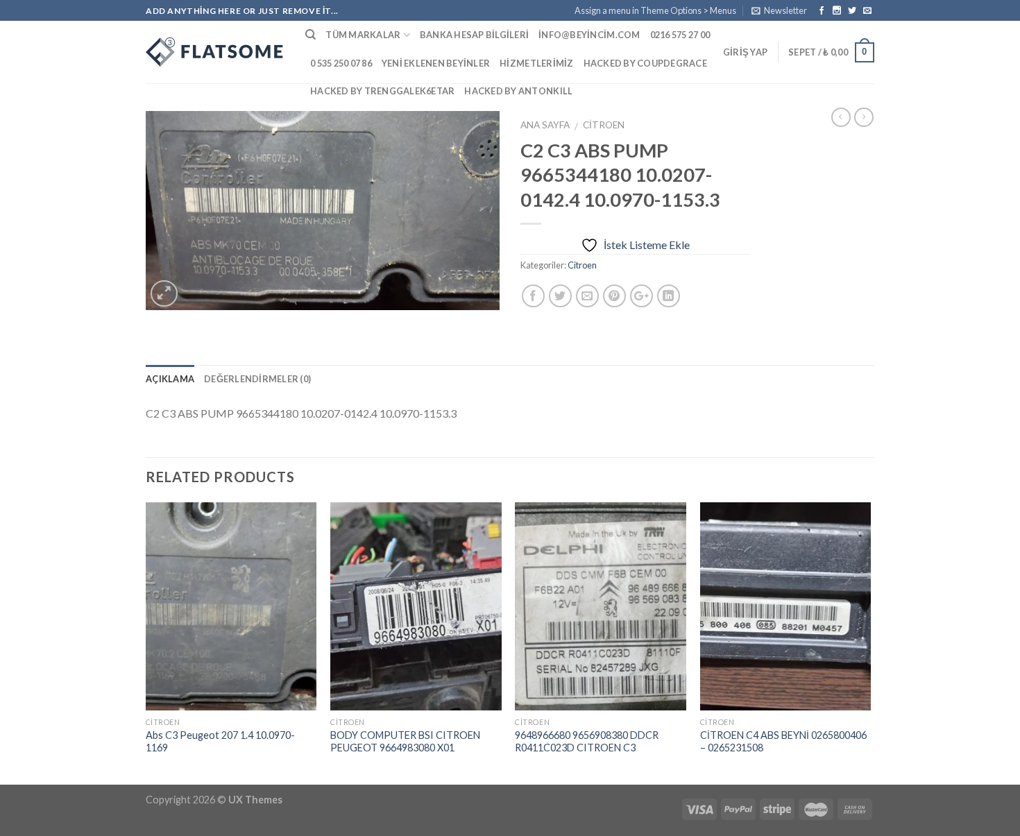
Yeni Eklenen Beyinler (436, 63)
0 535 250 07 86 (341, 63)
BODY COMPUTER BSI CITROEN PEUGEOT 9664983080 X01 (405, 741)
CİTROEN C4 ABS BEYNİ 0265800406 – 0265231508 (783, 741)
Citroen (603, 124)
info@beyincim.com (589, 34)
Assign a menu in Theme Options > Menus (655, 10)
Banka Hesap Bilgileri (474, 34)
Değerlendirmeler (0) (257, 378)
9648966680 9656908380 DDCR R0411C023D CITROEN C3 (586, 741)
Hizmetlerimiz (536, 63)
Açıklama (170, 378)
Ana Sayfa (545, 124)
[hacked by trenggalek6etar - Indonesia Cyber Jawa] (215, 52)
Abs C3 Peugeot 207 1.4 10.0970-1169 (220, 741)
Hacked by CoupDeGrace (645, 63)
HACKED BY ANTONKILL (518, 90)
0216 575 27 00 (680, 34)
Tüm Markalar (362, 34)
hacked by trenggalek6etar (382, 90)
